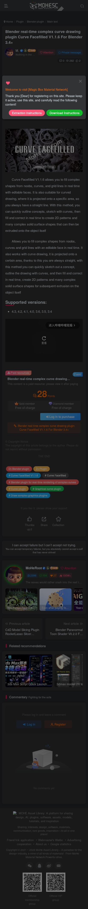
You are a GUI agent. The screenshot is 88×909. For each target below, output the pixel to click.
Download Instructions (64, 113)
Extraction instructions (27, 113)
